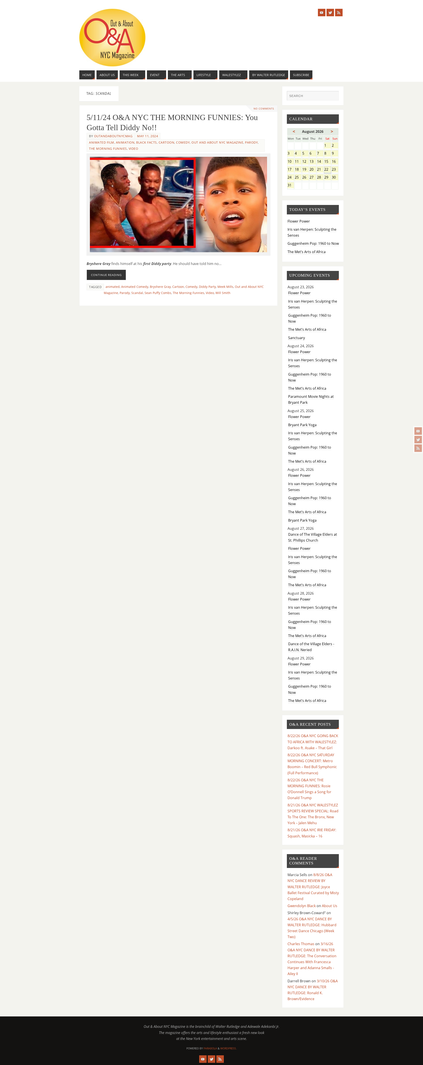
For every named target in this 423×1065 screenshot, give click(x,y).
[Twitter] (418, 439)
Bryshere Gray (160, 287)
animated (113, 287)
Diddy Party (207, 287)
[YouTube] (418, 431)
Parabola (210, 1048)
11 (298, 161)
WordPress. (228, 1048)
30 (335, 177)
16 (335, 161)
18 (298, 169)
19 (305, 169)
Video (133, 148)
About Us (329, 905)
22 (327, 169)
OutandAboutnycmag (113, 136)
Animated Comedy (134, 287)
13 (313, 161)
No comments (264, 108)
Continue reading (106, 275)
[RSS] (418, 448)
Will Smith (222, 293)
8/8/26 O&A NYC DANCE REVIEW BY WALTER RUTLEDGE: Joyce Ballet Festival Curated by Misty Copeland (313, 886)
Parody (251, 142)
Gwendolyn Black (302, 905)
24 (291, 177)
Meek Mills (225, 287)
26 (305, 177)
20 (313, 169)
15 (327, 161)
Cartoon (166, 142)
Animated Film (101, 142)
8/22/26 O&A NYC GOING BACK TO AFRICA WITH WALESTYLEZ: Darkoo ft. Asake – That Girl (313, 741)
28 (320, 177)
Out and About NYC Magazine (217, 142)
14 (320, 161)
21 (320, 169)
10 (291, 161)
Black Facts (146, 142)
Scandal (137, 293)
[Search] (333, 96)
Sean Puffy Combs (158, 293)
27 (313, 177)
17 (291, 169)
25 (298, 177)
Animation (125, 142)
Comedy (183, 142)
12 (305, 161)
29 (327, 177)
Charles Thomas (301, 943)
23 (335, 169)
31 (291, 185)
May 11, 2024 (147, 136)
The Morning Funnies (108, 148)
